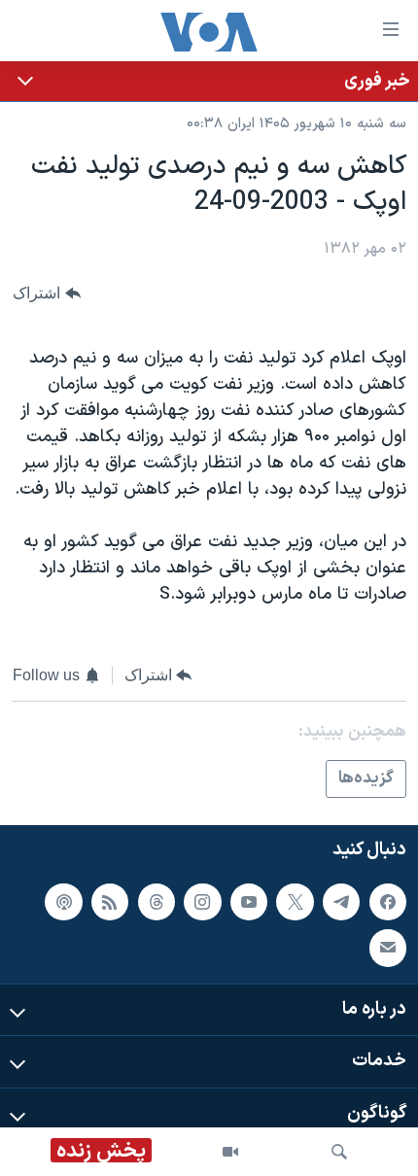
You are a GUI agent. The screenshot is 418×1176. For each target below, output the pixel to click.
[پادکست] (63, 901)
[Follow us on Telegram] (341, 901)
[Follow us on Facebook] (387, 901)
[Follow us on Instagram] (202, 901)
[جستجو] (339, 1151)
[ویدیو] (230, 1151)
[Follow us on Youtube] (248, 901)
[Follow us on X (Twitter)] (294, 901)
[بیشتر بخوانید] (209, 81)
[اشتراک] (387, 948)
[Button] (47, 294)
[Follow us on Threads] (156, 901)
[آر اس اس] (109, 901)
